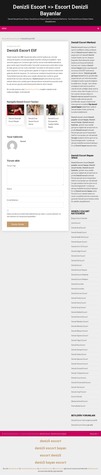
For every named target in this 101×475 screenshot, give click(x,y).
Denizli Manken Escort (79, 322)
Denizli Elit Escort (77, 261)
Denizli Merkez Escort (79, 326)
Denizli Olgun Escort (79, 340)
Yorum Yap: (11, 166)
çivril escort (59, 469)
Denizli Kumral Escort (79, 317)
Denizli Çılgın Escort (78, 251)
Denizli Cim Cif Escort (79, 246)
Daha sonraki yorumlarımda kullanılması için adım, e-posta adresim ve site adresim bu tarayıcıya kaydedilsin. (34, 215)
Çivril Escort (75, 223)
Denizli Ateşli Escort (79, 232)
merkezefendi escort (29, 469)
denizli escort (45, 434)
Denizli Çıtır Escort (78, 256)
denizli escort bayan (58, 434)
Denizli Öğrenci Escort (79, 336)
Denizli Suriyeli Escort (79, 368)
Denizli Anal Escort (78, 228)
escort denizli (88, 55)
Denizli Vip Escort (78, 387)
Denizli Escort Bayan (79, 270)
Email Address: (12, 200)
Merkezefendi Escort (79, 401)
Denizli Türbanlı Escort (79, 373)
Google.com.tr (90, 91)
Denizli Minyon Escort (79, 331)
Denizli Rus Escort (78, 345)
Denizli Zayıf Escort (78, 392)
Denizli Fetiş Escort (78, 298)
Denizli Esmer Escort (79, 293)
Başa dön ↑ (94, 434)
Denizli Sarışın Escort (79, 350)
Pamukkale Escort (78, 406)
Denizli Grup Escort (78, 307)
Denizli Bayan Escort (79, 242)
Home (4, 39)
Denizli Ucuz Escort (78, 378)
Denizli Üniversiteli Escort (81, 383)
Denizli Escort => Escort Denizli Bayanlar (50, 10)
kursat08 (93, 420)
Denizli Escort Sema (79, 420)
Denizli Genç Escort (78, 303)
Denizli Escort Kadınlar (79, 275)
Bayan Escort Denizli (79, 218)
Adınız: (9, 189)
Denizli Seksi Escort (78, 354)
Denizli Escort (14, 39)
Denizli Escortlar (77, 284)
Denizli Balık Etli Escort (80, 237)
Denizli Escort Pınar (32, 89)
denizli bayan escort (50, 462)
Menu (4, 29)
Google (74, 183)
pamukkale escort (46, 469)
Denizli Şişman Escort (79, 359)
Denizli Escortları (77, 289)
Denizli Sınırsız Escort (79, 364)
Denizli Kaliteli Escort (79, 312)
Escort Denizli (76, 397)
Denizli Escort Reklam (79, 279)
